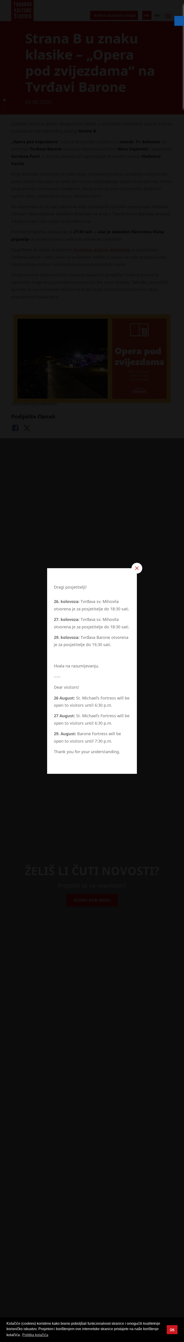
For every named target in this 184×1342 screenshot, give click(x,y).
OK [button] (172, 1329)
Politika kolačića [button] (35, 1335)
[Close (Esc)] (136, 568)
